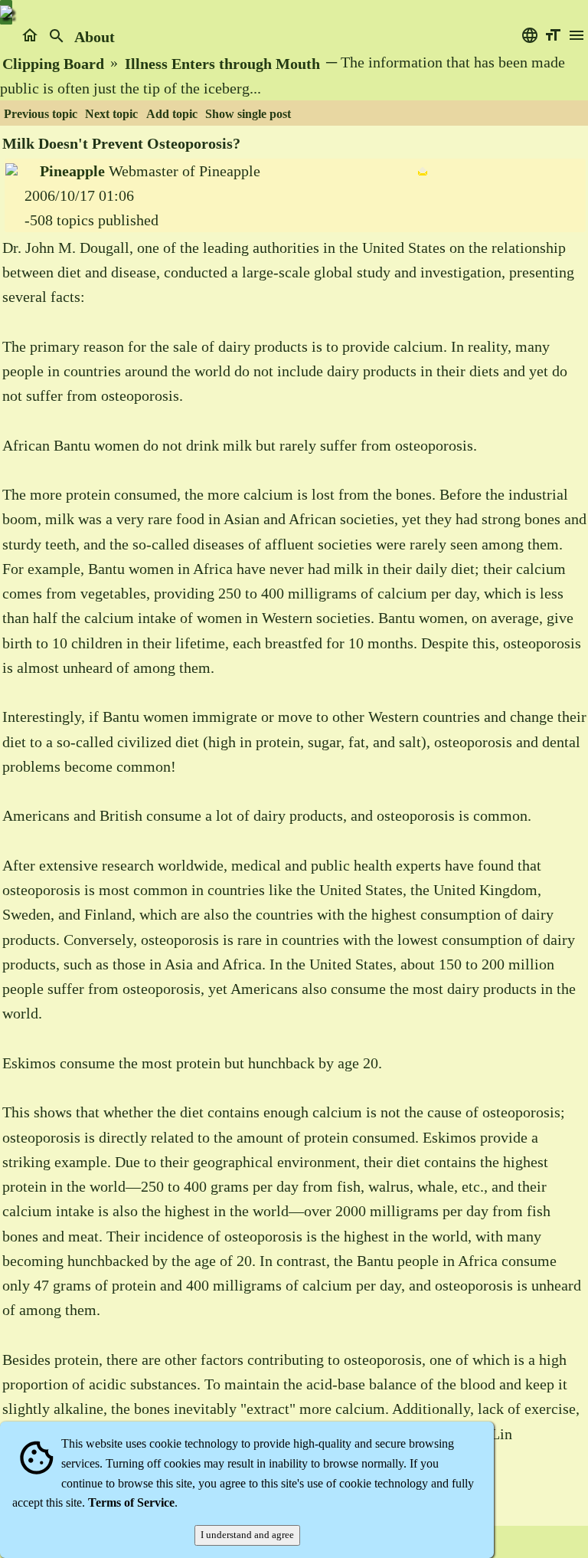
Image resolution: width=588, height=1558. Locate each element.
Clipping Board (53, 63)
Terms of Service (131, 1502)
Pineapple (72, 170)
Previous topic (40, 113)
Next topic (111, 113)
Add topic (172, 113)
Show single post (248, 113)
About (94, 36)
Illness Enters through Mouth (222, 63)
